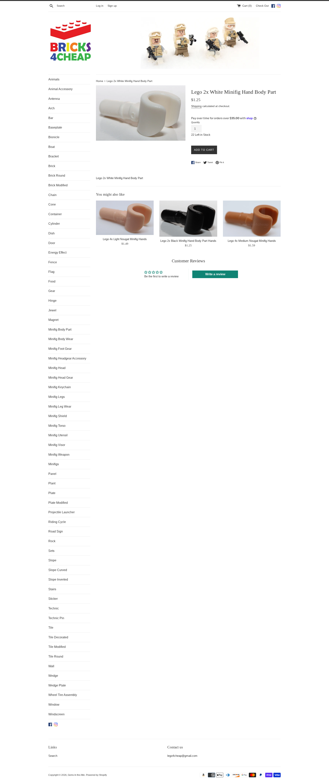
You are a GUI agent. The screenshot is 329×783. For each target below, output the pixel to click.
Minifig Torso (56, 425)
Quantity (195, 122)
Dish (51, 233)
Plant (51, 483)
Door (51, 243)
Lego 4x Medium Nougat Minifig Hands (252, 240)
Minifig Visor (56, 445)
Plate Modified (58, 502)
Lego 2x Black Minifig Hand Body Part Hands (188, 240)
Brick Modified (58, 185)
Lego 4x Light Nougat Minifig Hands (125, 239)
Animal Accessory (60, 89)
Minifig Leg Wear (59, 406)
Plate (51, 493)
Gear (51, 291)
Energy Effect (57, 252)
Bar (50, 118)
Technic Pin (56, 618)
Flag (51, 271)
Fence (52, 262)
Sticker (53, 598)
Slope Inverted (58, 579)
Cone (52, 204)
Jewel (52, 310)
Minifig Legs (56, 396)
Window (53, 704)
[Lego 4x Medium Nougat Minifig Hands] (252, 219)
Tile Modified (57, 646)
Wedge (53, 675)
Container (55, 214)
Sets (51, 550)
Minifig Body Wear (60, 339)
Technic (53, 608)
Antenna (54, 98)
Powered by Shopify (96, 775)
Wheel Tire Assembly (62, 695)
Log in (99, 5)
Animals (53, 79)
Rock (51, 541)
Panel (52, 473)
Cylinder (54, 223)
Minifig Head (56, 368)
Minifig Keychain (59, 387)
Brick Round (56, 175)
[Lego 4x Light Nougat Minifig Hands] (125, 218)
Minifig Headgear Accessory (67, 358)
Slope (52, 560)
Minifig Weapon (58, 454)
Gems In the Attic (76, 775)
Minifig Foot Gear (60, 348)
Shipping (196, 106)
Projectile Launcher (61, 512)
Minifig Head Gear (60, 377)
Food (51, 281)
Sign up (112, 5)
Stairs (52, 589)
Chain (52, 195)
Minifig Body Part (59, 329)
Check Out (262, 5)
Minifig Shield (57, 416)
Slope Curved (57, 570)
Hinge (52, 300)
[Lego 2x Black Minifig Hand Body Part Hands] (188, 218)
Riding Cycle (57, 522)
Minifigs (53, 464)
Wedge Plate (57, 685)
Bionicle (53, 137)
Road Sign (55, 531)
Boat (51, 146)
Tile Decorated (58, 637)
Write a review (215, 274)
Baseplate (55, 127)
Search (52, 755)
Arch (51, 108)
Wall (51, 666)
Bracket (53, 156)
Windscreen (56, 714)
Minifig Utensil (58, 435)
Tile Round (55, 656)
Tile (50, 627)
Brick (51, 166)
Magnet (53, 319)
